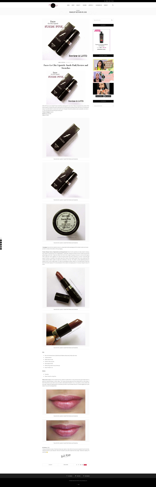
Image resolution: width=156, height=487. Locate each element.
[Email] (1, 247)
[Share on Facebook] (78, 464)
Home (68, 5)
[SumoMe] (1, 249)
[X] (1, 242)
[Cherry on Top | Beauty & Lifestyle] (52, 5)
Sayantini (50, 464)
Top (78, 484)
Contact (106, 5)
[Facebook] (1, 240)
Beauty (78, 5)
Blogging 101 (99, 5)
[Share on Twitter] (80, 464)
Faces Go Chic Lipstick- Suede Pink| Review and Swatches (66, 66)
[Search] (112, 5)
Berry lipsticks (61, 62)
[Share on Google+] (82, 464)
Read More (66, 464)
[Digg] (1, 245)
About (73, 5)
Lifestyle (91, 5)
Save (85, 464)
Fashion (84, 5)
